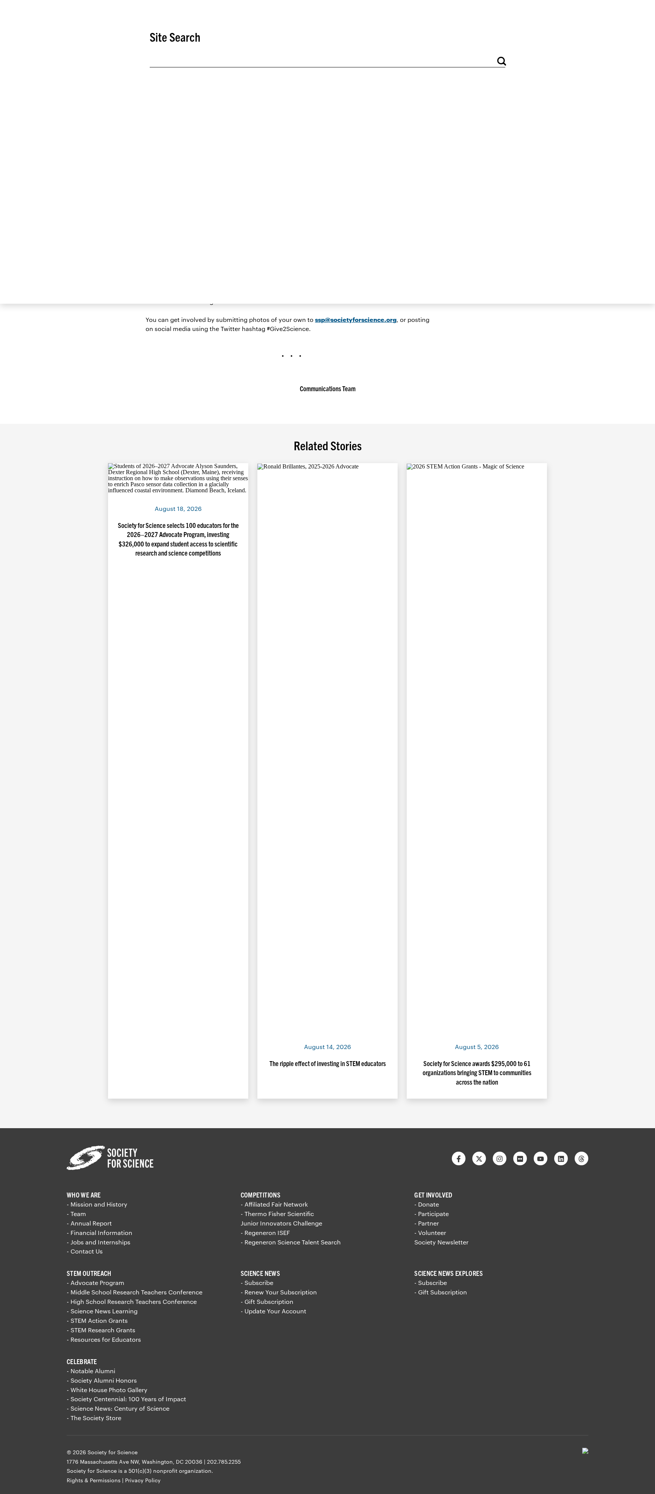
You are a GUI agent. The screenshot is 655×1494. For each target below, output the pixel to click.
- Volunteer (430, 1232)
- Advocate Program (95, 1282)
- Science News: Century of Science (118, 1408)
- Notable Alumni (91, 1370)
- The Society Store (94, 1417)
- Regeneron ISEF (265, 1232)
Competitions (260, 1194)
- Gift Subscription (267, 1301)
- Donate (426, 1204)
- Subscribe (257, 1282)
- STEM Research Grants (101, 1329)
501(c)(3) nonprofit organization (170, 1470)
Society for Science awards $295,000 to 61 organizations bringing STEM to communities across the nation (477, 1072)
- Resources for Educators (104, 1339)
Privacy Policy (143, 1480)
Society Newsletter (441, 1242)
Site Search (175, 36)
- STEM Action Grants (97, 1320)
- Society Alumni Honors (102, 1380)
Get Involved (433, 1194)
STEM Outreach (89, 1273)
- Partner (426, 1223)
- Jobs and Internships (98, 1242)
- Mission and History (97, 1204)
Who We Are (84, 1194)
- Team (76, 1213)
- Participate (431, 1213)
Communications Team (328, 388)
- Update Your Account (273, 1310)
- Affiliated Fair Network (274, 1204)
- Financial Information (99, 1232)
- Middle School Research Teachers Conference (134, 1292)
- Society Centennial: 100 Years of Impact (126, 1398)
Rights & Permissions (94, 1480)
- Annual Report (89, 1223)
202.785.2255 (224, 1461)
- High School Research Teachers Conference (132, 1301)
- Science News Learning (102, 1310)
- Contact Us (85, 1251)
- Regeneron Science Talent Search (291, 1242)
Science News (260, 1273)
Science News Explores (448, 1273)
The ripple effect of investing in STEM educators (328, 1063)
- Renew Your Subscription (279, 1292)
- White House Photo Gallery (107, 1389)
